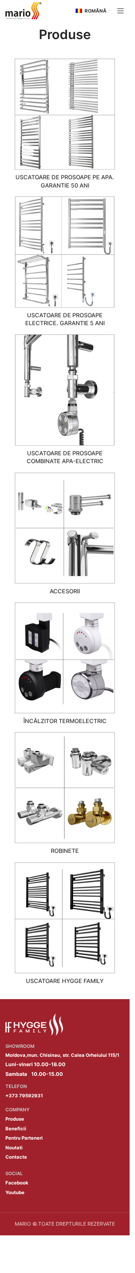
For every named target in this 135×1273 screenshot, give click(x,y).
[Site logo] (23, 10)
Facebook (16, 1183)
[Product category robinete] (65, 795)
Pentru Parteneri (24, 1138)
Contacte (16, 1157)
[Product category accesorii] (65, 535)
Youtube (14, 1192)
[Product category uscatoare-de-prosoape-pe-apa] (65, 125)
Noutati (14, 1147)
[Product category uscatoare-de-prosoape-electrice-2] (65, 263)
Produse (14, 1119)
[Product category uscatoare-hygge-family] (65, 925)
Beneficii (15, 1128)
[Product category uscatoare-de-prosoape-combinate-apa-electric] (65, 401)
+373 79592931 (24, 1095)
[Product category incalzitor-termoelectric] (65, 665)
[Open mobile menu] (120, 11)
